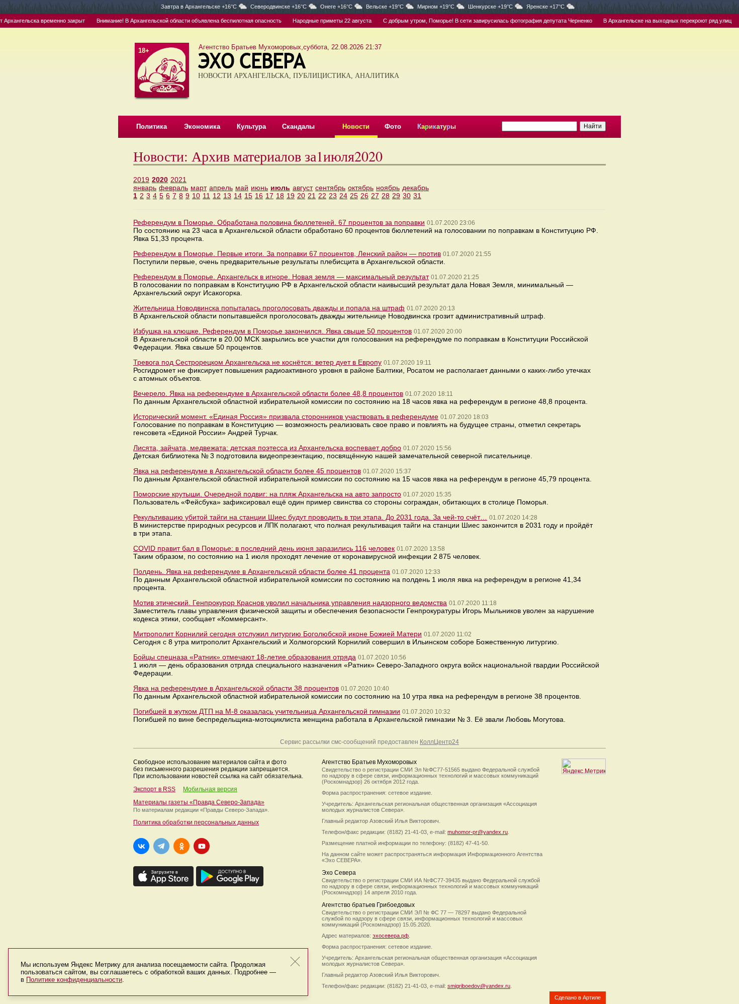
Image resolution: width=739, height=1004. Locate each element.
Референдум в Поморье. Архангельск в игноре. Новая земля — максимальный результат (281, 277)
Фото (393, 126)
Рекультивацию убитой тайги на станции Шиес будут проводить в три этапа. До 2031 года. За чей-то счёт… (310, 517)
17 (269, 196)
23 (333, 196)
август (303, 188)
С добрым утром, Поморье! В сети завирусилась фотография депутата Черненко (474, 21)
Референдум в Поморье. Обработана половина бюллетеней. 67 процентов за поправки (279, 222)
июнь (259, 188)
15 (248, 196)
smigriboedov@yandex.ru (478, 986)
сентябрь (330, 188)
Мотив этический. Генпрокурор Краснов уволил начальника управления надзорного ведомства (290, 603)
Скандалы (298, 126)
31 (417, 196)
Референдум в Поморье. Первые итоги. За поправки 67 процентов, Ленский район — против (287, 253)
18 (280, 196)
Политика (151, 126)
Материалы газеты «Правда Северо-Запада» (198, 802)
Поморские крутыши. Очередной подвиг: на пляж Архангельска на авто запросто (267, 494)
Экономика (202, 126)
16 (259, 196)
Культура (251, 126)
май (241, 188)
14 (238, 196)
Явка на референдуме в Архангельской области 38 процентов (236, 688)
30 (407, 196)
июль (280, 188)
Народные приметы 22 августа (319, 21)
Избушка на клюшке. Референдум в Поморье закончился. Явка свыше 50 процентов (272, 331)
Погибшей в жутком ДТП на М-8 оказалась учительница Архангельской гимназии (266, 711)
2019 (141, 180)
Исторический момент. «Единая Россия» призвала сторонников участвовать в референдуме (285, 416)
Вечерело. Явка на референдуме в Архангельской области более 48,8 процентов (268, 393)
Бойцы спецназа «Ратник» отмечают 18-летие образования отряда (244, 657)
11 (206, 196)
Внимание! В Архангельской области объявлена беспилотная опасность (175, 21)
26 (364, 196)
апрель (221, 188)
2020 (160, 180)
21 (312, 196)
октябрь (361, 188)
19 (291, 196)
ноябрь (388, 188)
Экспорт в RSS (154, 789)
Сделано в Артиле (578, 997)
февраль (173, 188)
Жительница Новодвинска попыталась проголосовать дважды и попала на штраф (269, 308)
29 (396, 196)
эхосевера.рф (391, 936)
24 (343, 196)
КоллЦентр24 (439, 741)
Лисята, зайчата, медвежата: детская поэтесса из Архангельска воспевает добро (267, 448)
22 (322, 196)
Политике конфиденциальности (74, 979)
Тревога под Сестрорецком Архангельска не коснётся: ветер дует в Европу (257, 362)
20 (301, 196)
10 (196, 196)
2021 (178, 180)
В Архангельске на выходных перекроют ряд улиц (654, 21)
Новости (355, 126)
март (199, 188)
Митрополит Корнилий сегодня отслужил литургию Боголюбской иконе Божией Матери (277, 634)
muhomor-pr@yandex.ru (477, 832)
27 (375, 196)
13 (227, 196)
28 (386, 196)
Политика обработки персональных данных (196, 822)
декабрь (415, 188)
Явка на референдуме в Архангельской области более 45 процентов (247, 471)
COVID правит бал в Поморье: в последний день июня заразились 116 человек (264, 548)
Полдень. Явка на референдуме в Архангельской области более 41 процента (261, 571)
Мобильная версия (210, 789)
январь (144, 188)
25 (354, 196)
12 (217, 196)
